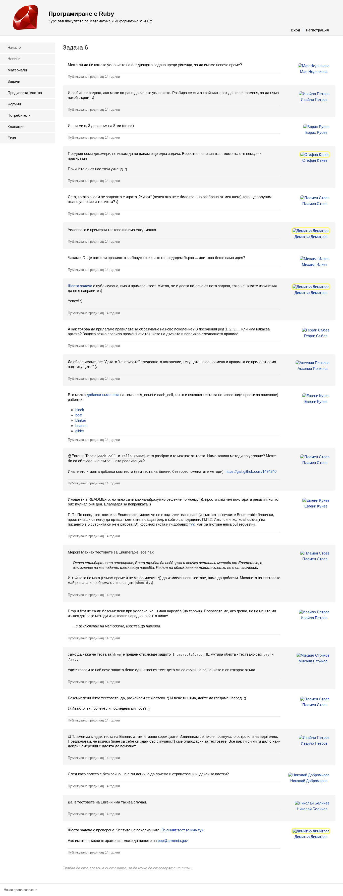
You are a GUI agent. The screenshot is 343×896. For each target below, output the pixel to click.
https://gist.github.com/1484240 (250, 471)
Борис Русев (316, 132)
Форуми (14, 104)
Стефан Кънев (314, 160)
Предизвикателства (25, 93)
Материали (17, 70)
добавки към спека (103, 395)
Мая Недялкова (313, 71)
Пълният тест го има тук (182, 830)
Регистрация (317, 30)
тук (192, 524)
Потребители (19, 115)
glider (79, 431)
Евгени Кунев (315, 401)
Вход (295, 30)
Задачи (14, 81)
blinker (80, 420)
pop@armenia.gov (173, 840)
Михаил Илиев (314, 264)
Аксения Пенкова (312, 368)
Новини (14, 59)
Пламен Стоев (314, 203)
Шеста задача (80, 286)
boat (78, 415)
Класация (16, 126)
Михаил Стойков (313, 661)
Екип (12, 138)
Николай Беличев (312, 809)
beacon (81, 425)
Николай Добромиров (308, 781)
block (79, 410)
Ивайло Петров (314, 99)
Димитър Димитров (311, 236)
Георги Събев (315, 336)
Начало (14, 47)
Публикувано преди (94, 76)
